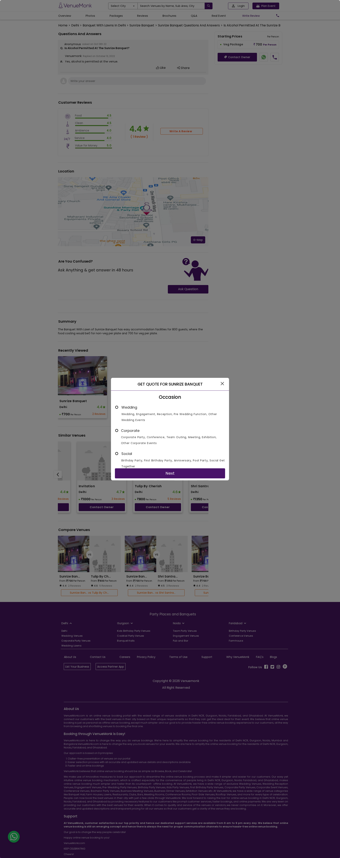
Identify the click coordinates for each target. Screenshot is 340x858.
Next (170, 473)
